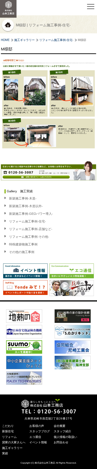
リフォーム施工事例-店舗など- (30, 229)
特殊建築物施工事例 (23, 244)
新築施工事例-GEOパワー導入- (31, 213)
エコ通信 (35, 437)
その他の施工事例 (21, 252)
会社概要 (59, 426)
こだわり (8, 426)
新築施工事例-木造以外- (26, 206)
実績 (5, 453)
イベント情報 (38, 442)
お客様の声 (36, 426)
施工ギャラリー (24, 40)
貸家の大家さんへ (13, 442)
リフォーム (9, 437)
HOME (5, 40)
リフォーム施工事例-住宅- (56, 40)
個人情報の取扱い (65, 437)
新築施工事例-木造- (23, 198)
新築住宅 (8, 431)
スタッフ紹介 (62, 431)
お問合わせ (61, 442)
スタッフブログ (39, 431)
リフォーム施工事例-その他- (29, 236)
